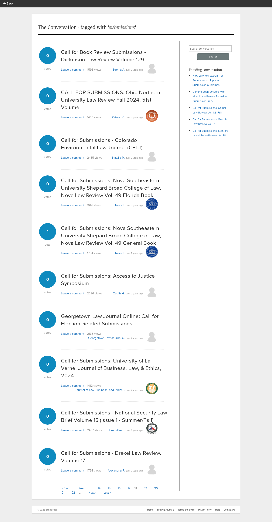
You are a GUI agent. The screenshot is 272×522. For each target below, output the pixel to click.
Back (9, 3)
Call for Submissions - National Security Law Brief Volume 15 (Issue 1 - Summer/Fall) (114, 416)
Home (150, 509)
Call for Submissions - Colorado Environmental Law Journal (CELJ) (101, 143)
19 (145, 488)
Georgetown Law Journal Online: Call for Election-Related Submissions (110, 319)
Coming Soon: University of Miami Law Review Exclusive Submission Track (210, 96)
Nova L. (120, 205)
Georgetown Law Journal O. (106, 338)
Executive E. (117, 430)
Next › (92, 492)
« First (65, 488)
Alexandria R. (116, 470)
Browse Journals (165, 509)
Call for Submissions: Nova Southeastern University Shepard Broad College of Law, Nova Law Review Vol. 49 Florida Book (111, 187)
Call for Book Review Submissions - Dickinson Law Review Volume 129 (103, 55)
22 (73, 492)
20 (156, 488)
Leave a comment (72, 69)
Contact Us (229, 509)
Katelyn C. (118, 117)
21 (63, 492)
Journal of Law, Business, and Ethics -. (100, 390)
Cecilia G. (119, 293)
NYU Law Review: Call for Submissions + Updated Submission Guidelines (208, 80)
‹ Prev (80, 488)
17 (129, 488)
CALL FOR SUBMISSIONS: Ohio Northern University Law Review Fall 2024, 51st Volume (110, 99)
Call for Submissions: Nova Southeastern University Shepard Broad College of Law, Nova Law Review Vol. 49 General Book (111, 235)
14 (99, 488)
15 (109, 488)
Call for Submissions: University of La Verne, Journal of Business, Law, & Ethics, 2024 (111, 368)
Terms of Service (186, 509)
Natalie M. (118, 157)
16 (119, 488)
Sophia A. (119, 69)
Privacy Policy (204, 509)
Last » (107, 492)
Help (217, 509)
